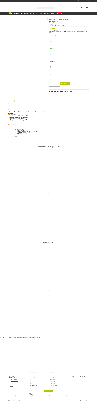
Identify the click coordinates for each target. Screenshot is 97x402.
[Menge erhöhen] (50, 88)
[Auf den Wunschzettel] (85, 85)
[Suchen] (53, 7)
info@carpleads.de (14, 381)
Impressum (31, 383)
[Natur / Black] (52, 76)
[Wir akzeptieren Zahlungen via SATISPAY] (22, 394)
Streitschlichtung (32, 375)
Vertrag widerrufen (48, 390)
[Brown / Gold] (52, 63)
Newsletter (52, 387)
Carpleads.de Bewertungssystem (55, 375)
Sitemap (31, 381)
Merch (54, 22)
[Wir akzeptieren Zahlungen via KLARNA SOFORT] (40, 395)
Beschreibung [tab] (11, 100)
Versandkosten (52, 379)
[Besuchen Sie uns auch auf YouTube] (11, 386)
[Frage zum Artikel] (87, 85)
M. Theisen (87, 400)
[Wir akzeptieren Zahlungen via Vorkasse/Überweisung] (42, 394)
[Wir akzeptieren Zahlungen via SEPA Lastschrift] (57, 395)
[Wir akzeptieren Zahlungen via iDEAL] (37, 396)
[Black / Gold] (52, 43)
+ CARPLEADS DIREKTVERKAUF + (13, 2)
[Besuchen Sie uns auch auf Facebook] (10, 386)
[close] (47, 19)
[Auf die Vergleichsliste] (82, 85)
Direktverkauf (52, 381)
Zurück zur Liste (10, 16)
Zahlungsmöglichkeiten (54, 383)
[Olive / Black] (52, 56)
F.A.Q (20, 2)
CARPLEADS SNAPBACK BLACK (13, 232)
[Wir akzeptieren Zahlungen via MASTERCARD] (23, 396)
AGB (30, 379)
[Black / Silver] (52, 50)
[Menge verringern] (50, 83)
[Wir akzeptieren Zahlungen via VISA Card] (73, 395)
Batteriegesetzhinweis (33, 385)
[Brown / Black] (53, 69)
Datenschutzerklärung (26, 369)
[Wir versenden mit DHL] (10, 395)
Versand (56, 30)
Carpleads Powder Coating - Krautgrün (14, 328)
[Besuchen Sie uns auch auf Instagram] (12, 386)
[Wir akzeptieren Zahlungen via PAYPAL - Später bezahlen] (62, 394)
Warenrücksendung (53, 377)
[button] (28, 2)
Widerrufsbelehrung (33, 387)
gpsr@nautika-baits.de (26, 132)
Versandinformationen (54, 385)
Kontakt (23, 2)
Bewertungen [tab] (17, 100)
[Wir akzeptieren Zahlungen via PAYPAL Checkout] (23, 395)
